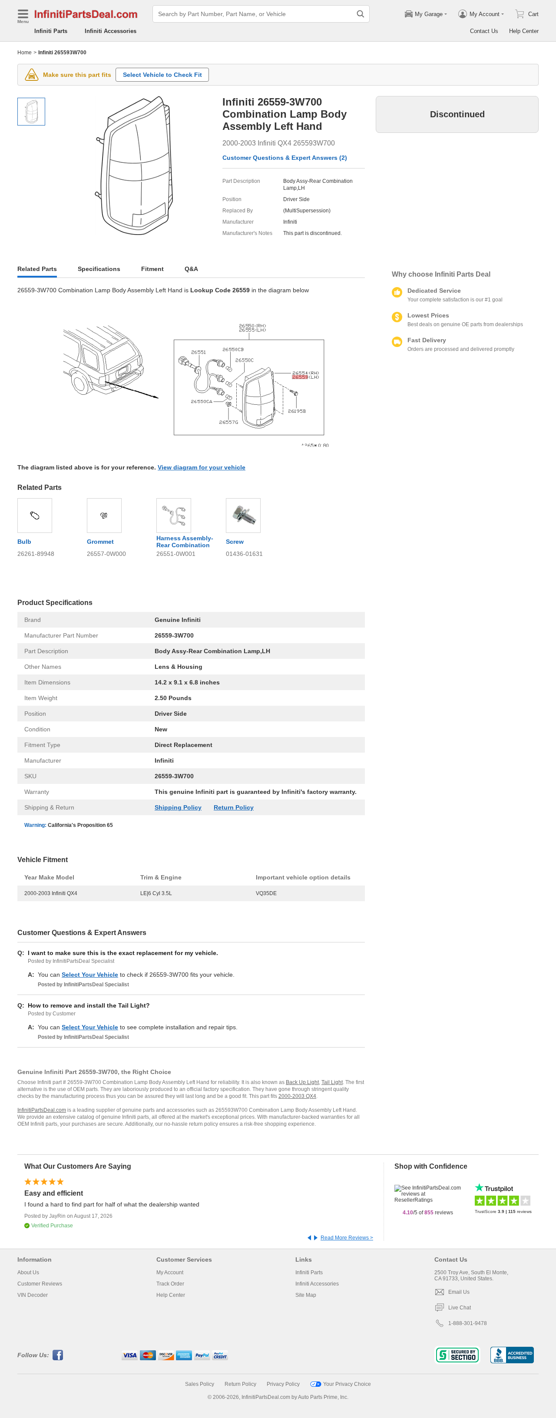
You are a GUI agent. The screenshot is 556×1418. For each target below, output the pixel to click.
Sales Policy (199, 1384)
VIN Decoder (32, 1295)
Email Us (459, 1292)
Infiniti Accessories (110, 31)
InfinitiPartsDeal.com (41, 1110)
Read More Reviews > (347, 1238)
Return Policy (234, 807)
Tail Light (332, 1082)
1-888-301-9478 (467, 1323)
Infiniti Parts (50, 31)
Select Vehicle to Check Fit (162, 74)
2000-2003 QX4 (297, 1096)
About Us (28, 1272)
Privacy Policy (283, 1384)
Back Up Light (302, 1082)
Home (24, 53)
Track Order (170, 1284)
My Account (169, 1272)
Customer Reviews (39, 1284)
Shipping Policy (178, 807)
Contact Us (484, 31)
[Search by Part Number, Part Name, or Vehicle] (360, 14)
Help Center (524, 31)
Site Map (305, 1295)
